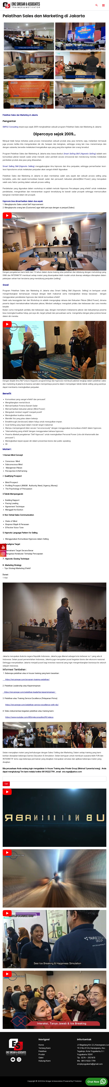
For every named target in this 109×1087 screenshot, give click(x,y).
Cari (6, 784)
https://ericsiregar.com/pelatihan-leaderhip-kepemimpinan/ (29, 692)
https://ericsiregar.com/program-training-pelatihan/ (26, 679)
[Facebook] (13, 1059)
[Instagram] (19, 1059)
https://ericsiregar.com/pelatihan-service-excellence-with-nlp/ (32, 705)
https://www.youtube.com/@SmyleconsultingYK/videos (29, 717)
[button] (96, 5)
